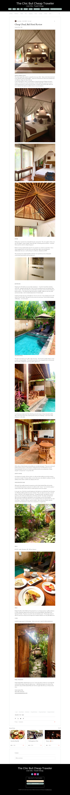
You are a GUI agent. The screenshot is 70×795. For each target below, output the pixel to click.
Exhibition (16, 13)
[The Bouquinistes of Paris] (35, 734)
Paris (26, 13)
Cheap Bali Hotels (34, 711)
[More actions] (54, 21)
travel (16, 711)
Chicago (40, 13)
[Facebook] (38, 774)
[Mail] (32, 774)
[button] (59, 13)
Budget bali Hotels (51, 711)
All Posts (10, 13)
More (50, 13)
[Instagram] (35, 774)
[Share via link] (23, 718)
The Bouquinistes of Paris (33, 741)
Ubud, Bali (17, 714)
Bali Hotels (27, 711)
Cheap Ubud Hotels (42, 711)
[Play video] (35, 268)
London (45, 13)
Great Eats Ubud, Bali (15, 741)
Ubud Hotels (21, 711)
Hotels (21, 13)
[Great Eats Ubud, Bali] (17, 734)
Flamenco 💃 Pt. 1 (49, 741)
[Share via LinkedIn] (20, 718)
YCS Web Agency (48, 789)
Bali (20, 714)
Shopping (30, 13)
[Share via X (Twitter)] (17, 718)
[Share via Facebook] (15, 718)
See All (59, 728)
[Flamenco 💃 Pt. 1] (53, 734)
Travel (36, 13)
